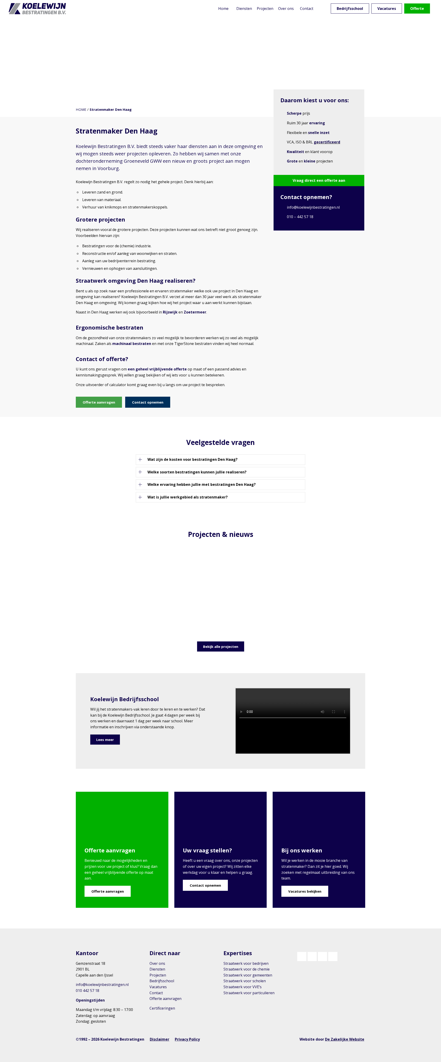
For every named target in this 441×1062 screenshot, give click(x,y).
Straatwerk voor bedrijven (246, 963)
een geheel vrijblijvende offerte (157, 369)
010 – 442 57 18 (300, 216)
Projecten (158, 975)
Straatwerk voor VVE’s (242, 986)
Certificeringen (162, 1008)
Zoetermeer (195, 312)
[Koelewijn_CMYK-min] (38, 8)
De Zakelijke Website (344, 1039)
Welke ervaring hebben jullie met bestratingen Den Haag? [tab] (201, 484)
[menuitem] (223, 8)
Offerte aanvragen (165, 998)
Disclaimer (159, 1039)
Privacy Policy (187, 1039)
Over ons (157, 963)
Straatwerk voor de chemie (246, 969)
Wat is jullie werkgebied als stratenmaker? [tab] (187, 497)
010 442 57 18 (87, 990)
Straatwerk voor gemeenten (247, 975)
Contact (156, 992)
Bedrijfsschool (162, 980)
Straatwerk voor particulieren (248, 992)
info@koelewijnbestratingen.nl (313, 207)
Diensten (157, 969)
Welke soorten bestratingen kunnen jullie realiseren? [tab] (196, 472)
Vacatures (158, 986)
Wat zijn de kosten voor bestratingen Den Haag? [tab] (192, 459)
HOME (81, 109)
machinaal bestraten (131, 343)
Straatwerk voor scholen (244, 980)
